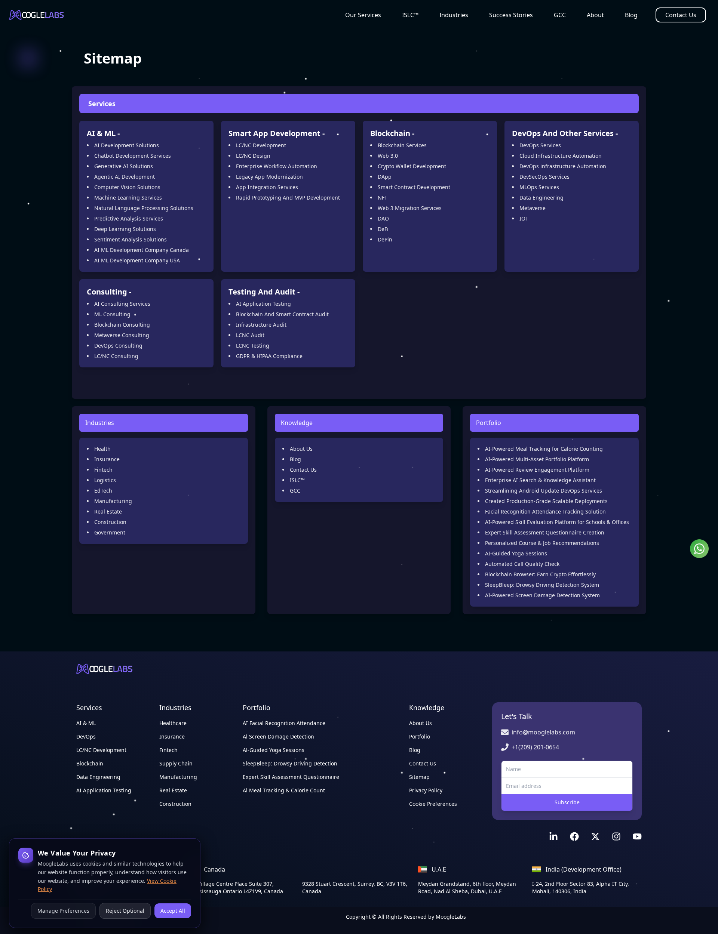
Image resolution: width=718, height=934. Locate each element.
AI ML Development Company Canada (141, 249)
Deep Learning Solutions (125, 228)
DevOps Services (540, 145)
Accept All (172, 910)
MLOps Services (539, 187)
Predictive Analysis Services (128, 218)
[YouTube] (637, 836)
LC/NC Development (261, 145)
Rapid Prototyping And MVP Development (288, 197)
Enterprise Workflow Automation (276, 166)
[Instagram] (616, 836)
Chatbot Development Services (132, 155)
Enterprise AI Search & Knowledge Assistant (540, 480)
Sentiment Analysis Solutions (130, 239)
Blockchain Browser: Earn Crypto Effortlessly (540, 574)
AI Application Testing (263, 303)
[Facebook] (574, 836)
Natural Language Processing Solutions (143, 208)
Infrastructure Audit (261, 324)
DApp (385, 176)
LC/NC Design (253, 155)
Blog (631, 15)
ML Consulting (112, 314)
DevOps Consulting (118, 345)
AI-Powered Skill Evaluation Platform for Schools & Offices (557, 521)
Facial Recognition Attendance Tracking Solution (545, 511)
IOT (523, 218)
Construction (110, 521)
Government (109, 532)
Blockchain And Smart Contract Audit (282, 314)
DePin (385, 239)
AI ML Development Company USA (137, 260)
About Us (301, 448)
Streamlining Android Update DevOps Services (543, 490)
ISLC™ (410, 15)
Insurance (107, 459)
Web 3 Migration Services (410, 208)
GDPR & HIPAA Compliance (269, 356)
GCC (560, 15)
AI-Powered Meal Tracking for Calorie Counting (544, 448)
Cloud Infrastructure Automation (560, 155)
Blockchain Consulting (122, 324)
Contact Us (680, 15)
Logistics (105, 480)
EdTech (103, 490)
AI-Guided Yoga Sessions (516, 553)
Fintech (103, 469)
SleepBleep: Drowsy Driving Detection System (542, 584)
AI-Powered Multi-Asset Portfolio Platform (537, 459)
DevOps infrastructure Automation (562, 166)
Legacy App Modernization (269, 176)
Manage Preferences (63, 910)
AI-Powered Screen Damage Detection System (542, 595)
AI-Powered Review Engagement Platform (537, 469)
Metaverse (532, 208)
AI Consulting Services (122, 303)
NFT (382, 197)
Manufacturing (113, 501)
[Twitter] (595, 836)
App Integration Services (267, 187)
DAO (383, 218)
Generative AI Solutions (123, 166)
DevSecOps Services (544, 176)
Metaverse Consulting (121, 335)
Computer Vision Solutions (127, 187)
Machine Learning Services (128, 197)
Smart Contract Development (414, 187)
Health (102, 448)
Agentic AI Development (124, 176)
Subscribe (567, 802)
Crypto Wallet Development (412, 166)
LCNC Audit (250, 335)
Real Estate (108, 511)
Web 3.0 (388, 155)
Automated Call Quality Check (522, 563)
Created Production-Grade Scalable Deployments (546, 501)
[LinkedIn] (553, 836)
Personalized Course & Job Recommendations (542, 542)
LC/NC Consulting (116, 356)
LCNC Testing (252, 345)
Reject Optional (125, 910)
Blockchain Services (402, 145)
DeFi (383, 228)
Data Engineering (541, 197)
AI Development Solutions (126, 145)
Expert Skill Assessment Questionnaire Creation (544, 532)
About (595, 15)
